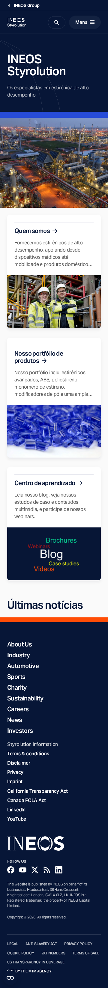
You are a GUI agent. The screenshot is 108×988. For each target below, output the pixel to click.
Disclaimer (18, 763)
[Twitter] (34, 869)
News (14, 720)
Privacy (15, 772)
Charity (17, 688)
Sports (16, 677)
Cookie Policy (20, 953)
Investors (20, 731)
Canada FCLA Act (26, 800)
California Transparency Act (37, 791)
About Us (19, 644)
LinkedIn (16, 810)
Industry (18, 655)
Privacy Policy (78, 944)
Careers (18, 709)
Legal (12, 944)
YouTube (16, 819)
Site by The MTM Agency (29, 971)
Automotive (23, 666)
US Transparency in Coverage (35, 962)
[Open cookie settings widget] (10, 978)
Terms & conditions (28, 754)
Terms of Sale (85, 953)
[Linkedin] (58, 869)
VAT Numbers (53, 953)
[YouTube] (22, 869)
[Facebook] (10, 869)
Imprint (14, 781)
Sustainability (25, 698)
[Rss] (46, 869)
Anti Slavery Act (41, 944)
